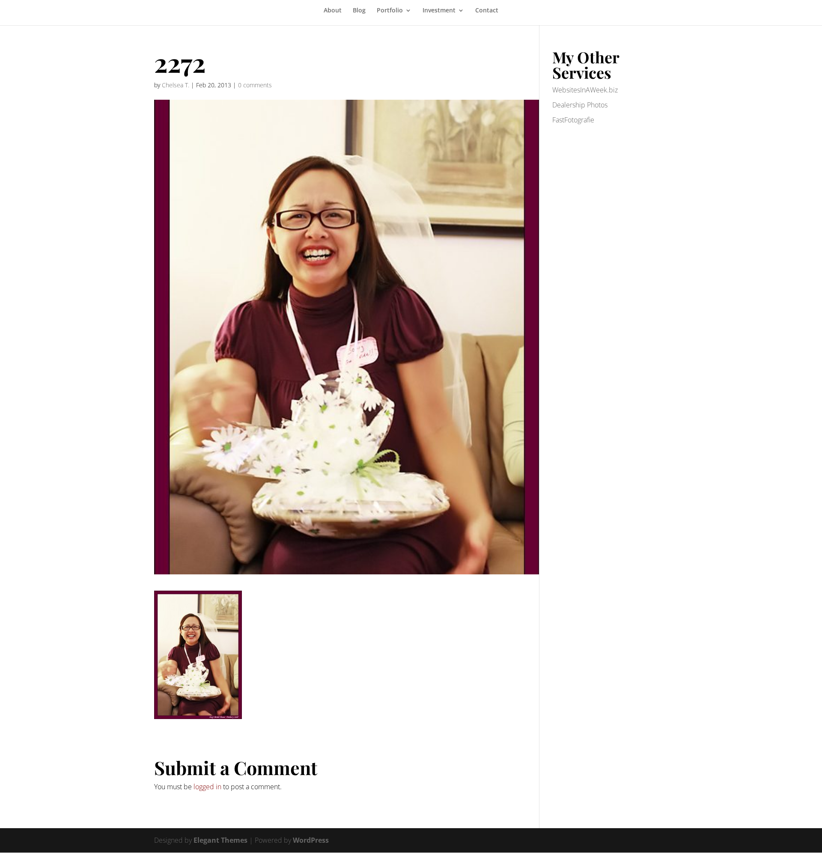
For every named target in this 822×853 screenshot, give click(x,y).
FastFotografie (573, 120)
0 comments (255, 85)
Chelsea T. (175, 85)
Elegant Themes (220, 840)
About (333, 10)
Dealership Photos (580, 105)
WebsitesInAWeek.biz (585, 90)
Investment (439, 10)
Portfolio (390, 10)
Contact (486, 10)
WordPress (311, 840)
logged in (207, 786)
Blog (359, 10)
